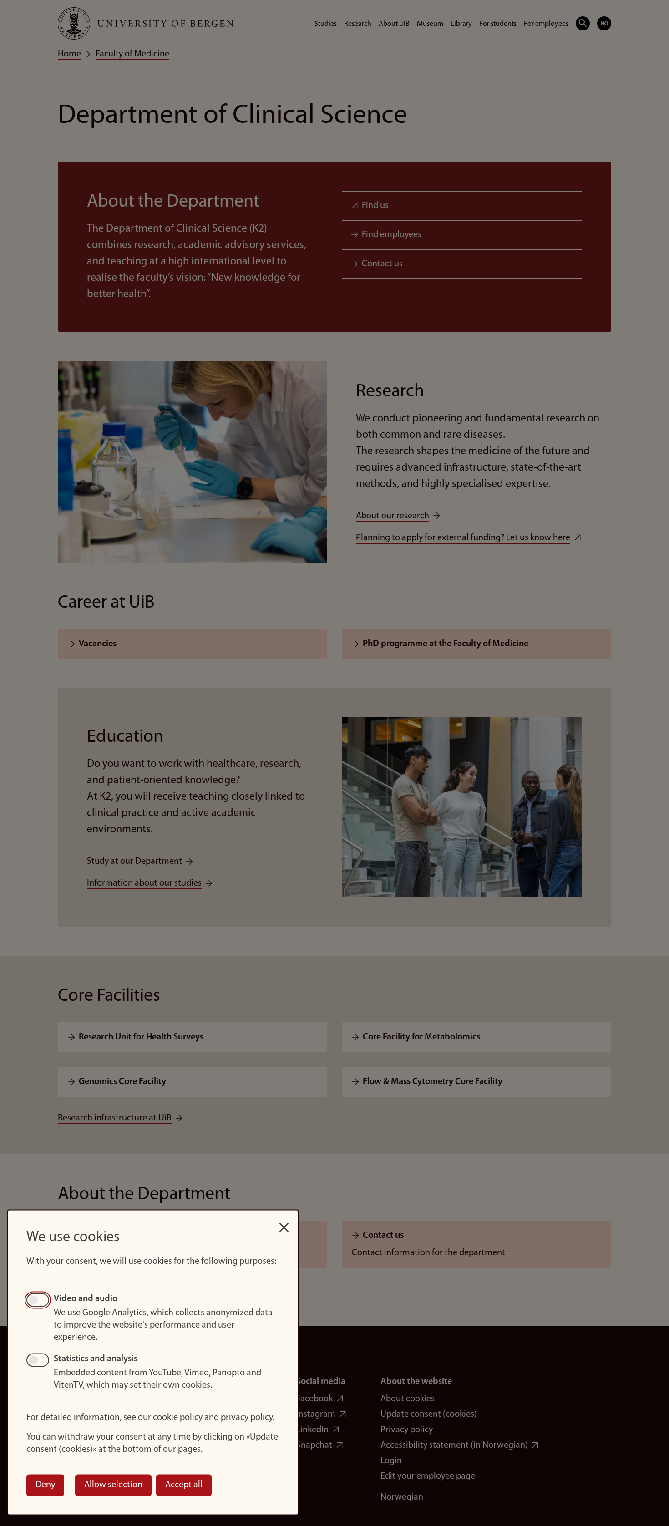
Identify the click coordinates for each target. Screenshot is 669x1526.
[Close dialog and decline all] (284, 1222)
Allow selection (113, 1485)
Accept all (184, 1485)
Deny (45, 1485)
